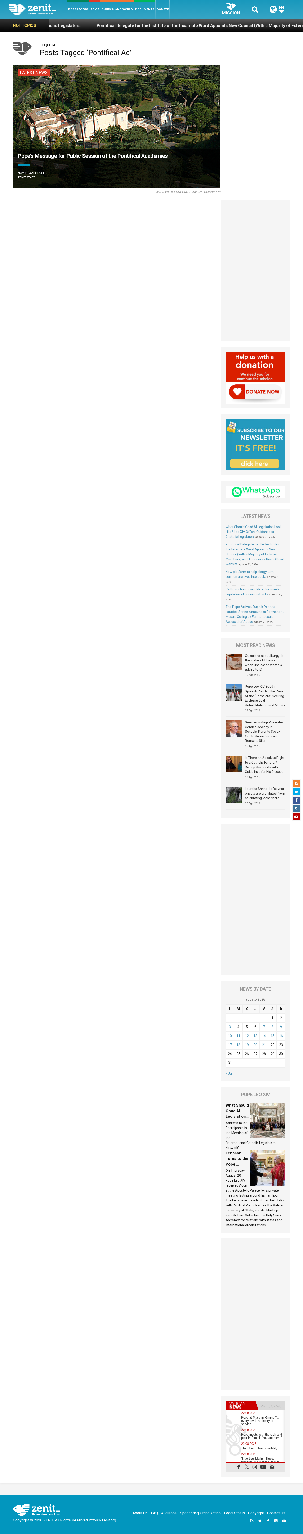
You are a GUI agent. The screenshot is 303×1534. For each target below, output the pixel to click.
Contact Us (276, 1513)
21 (264, 1045)
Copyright (256, 1513)
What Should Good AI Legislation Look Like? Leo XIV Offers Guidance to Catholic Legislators (253, 532)
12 (247, 1036)
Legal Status (234, 1513)
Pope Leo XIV (78, 9)
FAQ (154, 1513)
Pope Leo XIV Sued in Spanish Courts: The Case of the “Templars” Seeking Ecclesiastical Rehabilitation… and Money (265, 696)
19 (247, 1045)
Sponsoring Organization (200, 1513)
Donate (163, 9)
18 (238, 1045)
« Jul (229, 1073)
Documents (144, 9)
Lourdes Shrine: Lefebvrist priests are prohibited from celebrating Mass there (265, 793)
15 (272, 1036)
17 (230, 1045)
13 (255, 1036)
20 (255, 1045)
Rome (94, 9)
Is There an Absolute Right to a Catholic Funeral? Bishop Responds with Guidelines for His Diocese (264, 765)
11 (238, 1036)
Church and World (117, 9)
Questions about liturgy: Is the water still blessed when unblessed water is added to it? (264, 663)
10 (230, 1036)
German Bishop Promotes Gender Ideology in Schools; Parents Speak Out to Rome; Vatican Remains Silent (264, 731)
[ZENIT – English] (38, 9)
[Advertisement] (255, 270)
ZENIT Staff (26, 177)
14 (264, 1036)
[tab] (240, 1405)
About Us (140, 1513)
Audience (169, 1513)
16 (281, 1036)
